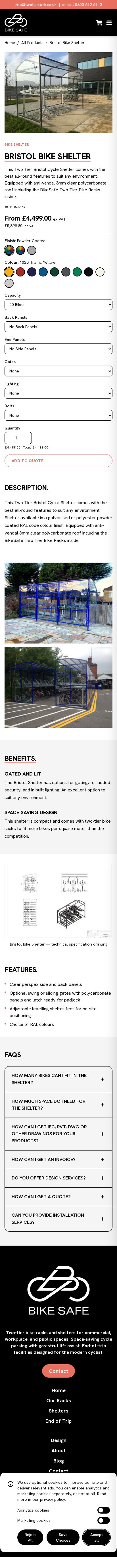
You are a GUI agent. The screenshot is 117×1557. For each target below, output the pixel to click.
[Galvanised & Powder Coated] (20, 250)
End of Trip (58, 1421)
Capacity (13, 295)
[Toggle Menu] (109, 22)
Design (58, 1440)
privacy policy (52, 1499)
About (58, 1450)
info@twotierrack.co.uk (36, 4)
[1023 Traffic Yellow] (9, 271)
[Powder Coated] (9, 250)
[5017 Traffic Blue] (43, 271)
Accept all (96, 1537)
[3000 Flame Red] (20, 271)
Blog (58, 1460)
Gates (10, 361)
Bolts (9, 405)
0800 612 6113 (88, 4)
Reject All (30, 1537)
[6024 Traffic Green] (77, 271)
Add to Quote (27, 460)
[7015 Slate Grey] (65, 271)
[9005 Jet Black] (88, 271)
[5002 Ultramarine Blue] (31, 271)
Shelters (58, 1410)
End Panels (15, 339)
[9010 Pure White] (100, 271)
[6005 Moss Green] (54, 271)
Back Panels (16, 317)
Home (10, 42)
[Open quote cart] (99, 23)
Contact (58, 1371)
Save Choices (63, 1537)
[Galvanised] (31, 250)
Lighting (12, 383)
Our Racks (58, 1400)
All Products (32, 42)
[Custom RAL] (9, 283)
